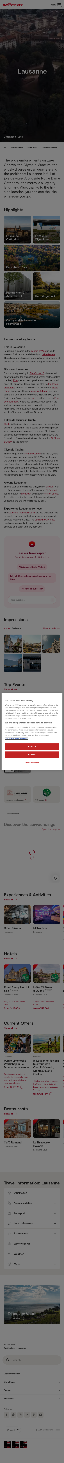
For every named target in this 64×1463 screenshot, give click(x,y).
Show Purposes (32, 763)
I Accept (32, 755)
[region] (32, 731)
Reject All (32, 747)
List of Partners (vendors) (16, 739)
